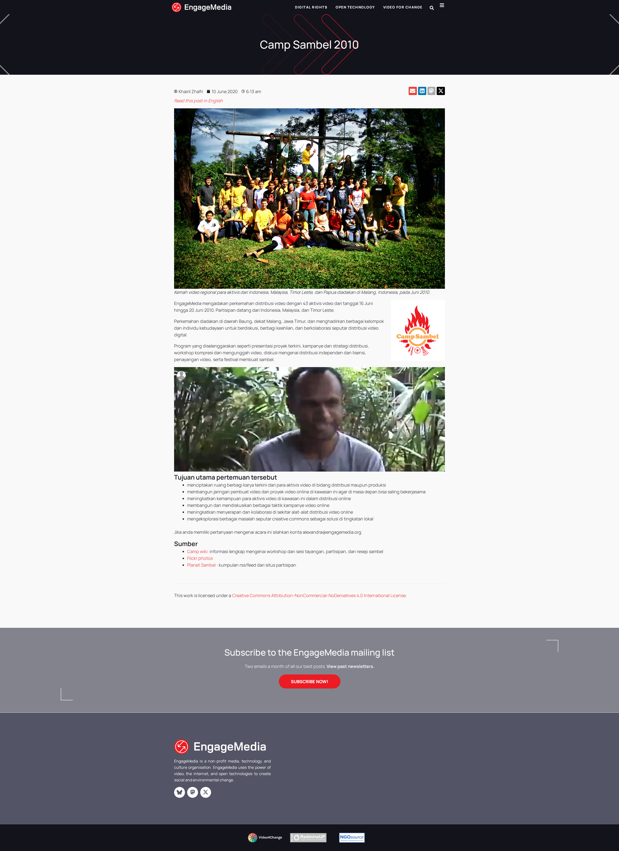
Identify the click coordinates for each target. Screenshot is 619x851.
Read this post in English (198, 101)
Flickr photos (200, 558)
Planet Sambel (201, 565)
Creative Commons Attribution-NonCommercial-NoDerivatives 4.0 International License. (319, 595)
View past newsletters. (350, 666)
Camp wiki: (198, 551)
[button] (432, 8)
